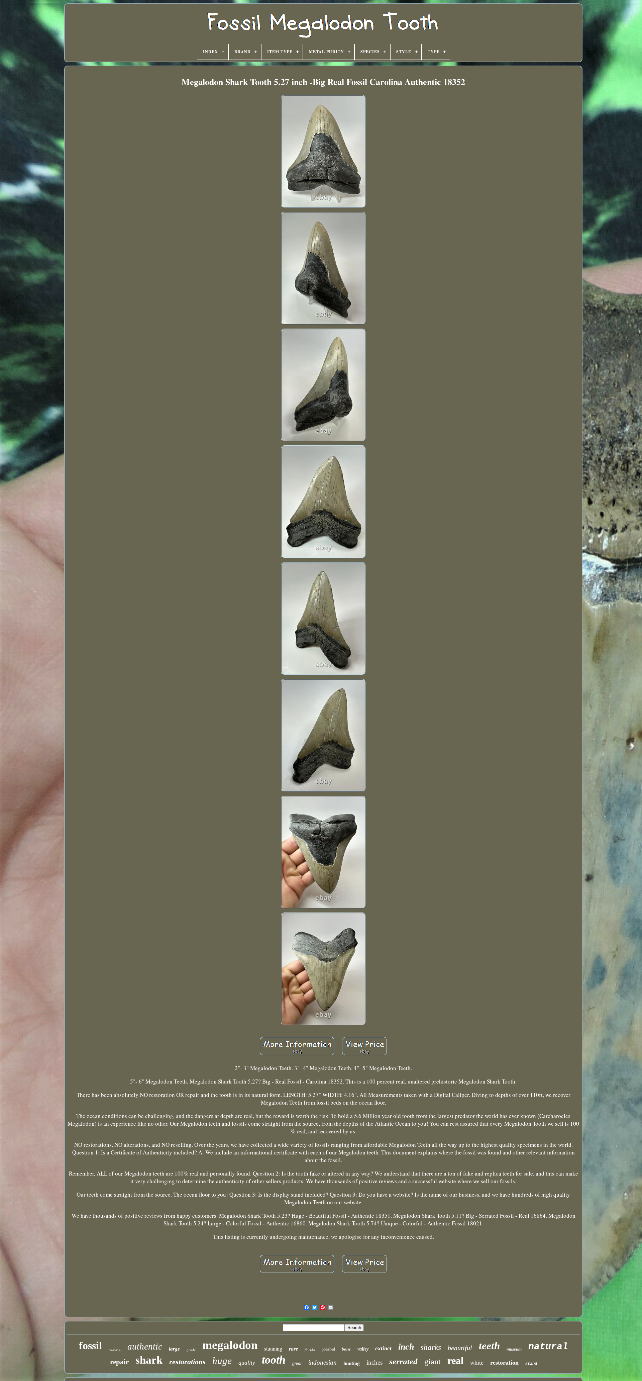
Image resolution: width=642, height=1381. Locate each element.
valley (362, 1349)
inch (406, 1347)
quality (246, 1363)
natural (548, 1347)
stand (531, 1364)
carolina (115, 1350)
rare (293, 1349)
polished (328, 1349)
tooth (274, 1360)
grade (191, 1350)
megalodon (229, 1345)
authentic (144, 1347)
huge (222, 1360)
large (174, 1349)
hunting (351, 1363)
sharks (431, 1347)
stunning (273, 1348)
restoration (504, 1362)
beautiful (460, 1348)
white (477, 1362)
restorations (187, 1362)
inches (374, 1362)
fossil (90, 1346)
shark (149, 1360)
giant (432, 1361)
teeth (489, 1346)
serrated (403, 1361)
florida (310, 1350)
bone (346, 1349)
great (297, 1363)
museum (514, 1349)
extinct (383, 1348)
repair (119, 1362)
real (455, 1360)
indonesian (322, 1362)
